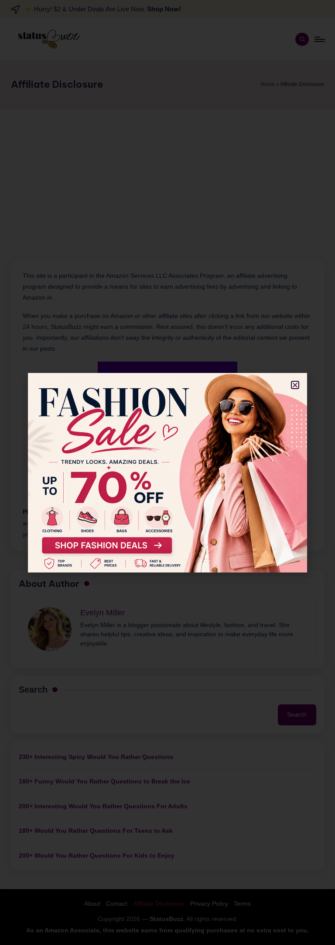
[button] (295, 385)
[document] (167, 472)
